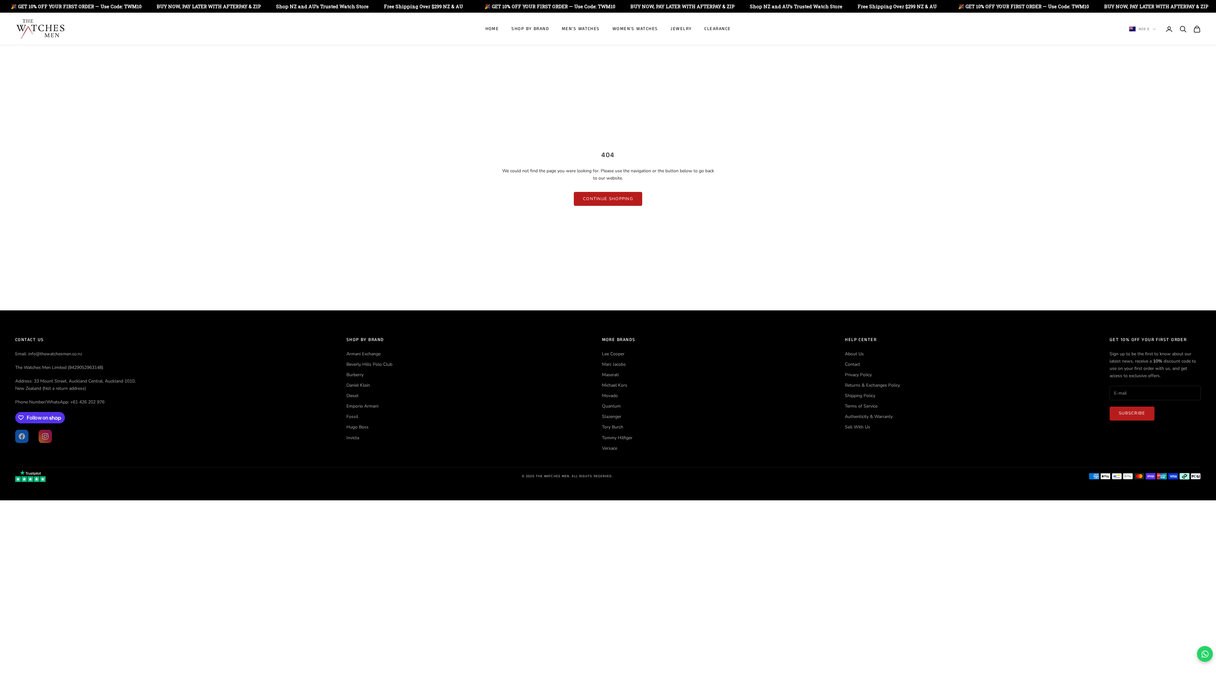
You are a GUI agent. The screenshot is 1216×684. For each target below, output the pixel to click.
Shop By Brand (530, 29)
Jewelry (681, 29)
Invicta (352, 438)
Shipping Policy (860, 396)
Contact (852, 364)
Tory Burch (612, 427)
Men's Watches (581, 29)
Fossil (352, 417)
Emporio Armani (362, 406)
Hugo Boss (357, 427)
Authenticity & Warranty (869, 417)
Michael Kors (614, 385)
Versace (609, 448)
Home (492, 29)
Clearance (717, 29)
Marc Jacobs (614, 364)
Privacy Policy (858, 375)
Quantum (611, 406)
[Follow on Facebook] (21, 436)
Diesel (352, 396)
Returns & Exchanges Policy (872, 385)
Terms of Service (861, 406)
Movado (610, 396)
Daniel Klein (358, 385)
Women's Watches (635, 29)
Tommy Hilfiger (617, 438)
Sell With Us (857, 427)
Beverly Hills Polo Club (369, 364)
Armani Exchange (363, 354)
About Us (854, 354)
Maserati (610, 375)
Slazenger (611, 417)
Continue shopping (608, 199)
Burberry (355, 375)
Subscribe (1132, 413)
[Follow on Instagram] (45, 436)
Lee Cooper (613, 354)
